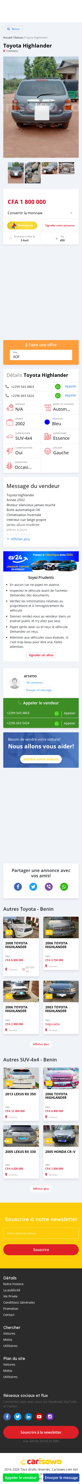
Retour (15, 29)
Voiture (18, 37)
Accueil (7, 37)
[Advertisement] (41, 294)
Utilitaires (10, 1346)
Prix (15, 352)
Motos (7, 1339)
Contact (8, 1315)
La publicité (11, 1290)
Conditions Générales (19, 1302)
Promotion (10, 1308)
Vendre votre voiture (41, 759)
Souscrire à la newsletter (41, 1432)
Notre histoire (13, 1284)
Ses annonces (34, 682)
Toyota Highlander (36, 37)
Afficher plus (41, 1044)
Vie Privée (10, 1296)
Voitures (9, 1333)
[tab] (41, 213)
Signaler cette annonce (60, 225)
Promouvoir (25, 225)
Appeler (71, 386)
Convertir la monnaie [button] (25, 213)
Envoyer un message (39, 690)
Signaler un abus (41, 655)
